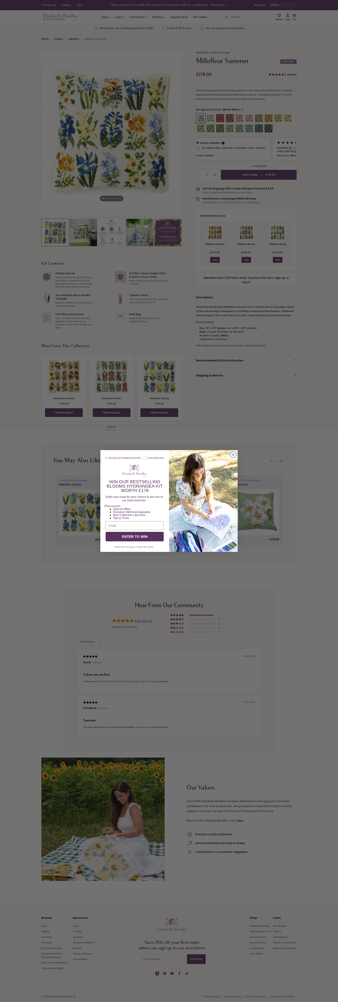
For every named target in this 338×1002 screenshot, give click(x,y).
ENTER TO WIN (135, 537)
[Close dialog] (233, 454)
